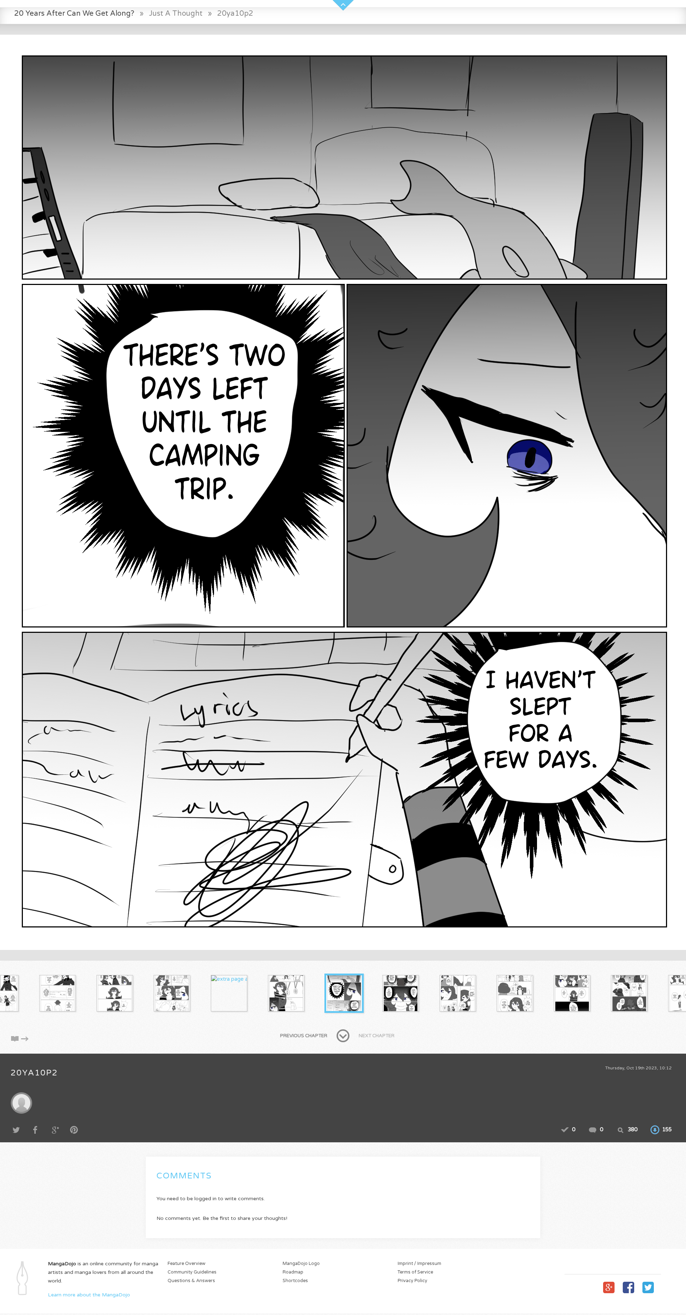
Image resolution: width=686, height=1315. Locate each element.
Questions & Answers (191, 1281)
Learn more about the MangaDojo (89, 1295)
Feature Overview (186, 1263)
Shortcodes (295, 1281)
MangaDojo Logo (301, 1263)
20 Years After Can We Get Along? (74, 13)
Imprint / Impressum (419, 1263)
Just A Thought (176, 13)
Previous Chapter (303, 1036)
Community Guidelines (192, 1272)
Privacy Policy (412, 1281)
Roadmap (293, 1272)
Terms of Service (415, 1272)
